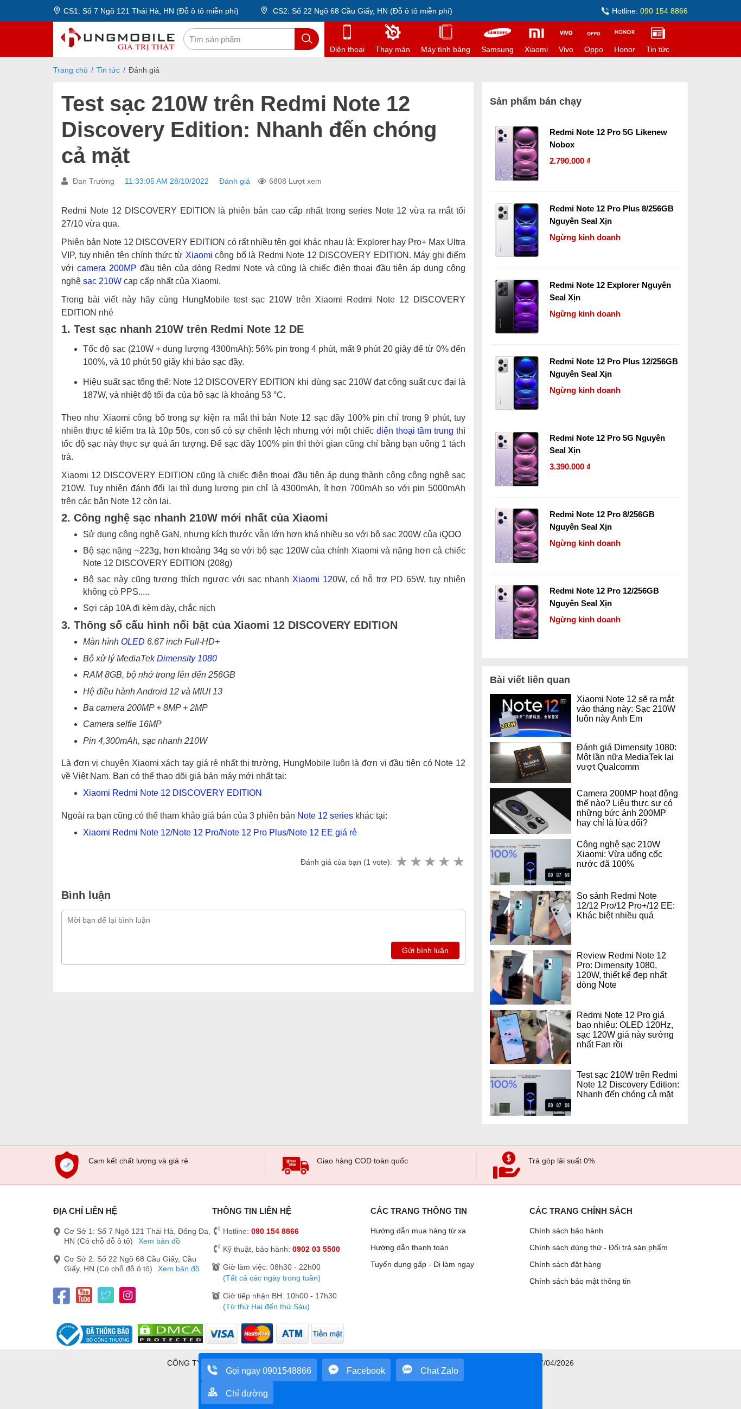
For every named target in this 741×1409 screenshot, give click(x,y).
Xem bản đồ (159, 1241)
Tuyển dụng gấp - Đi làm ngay (422, 1264)
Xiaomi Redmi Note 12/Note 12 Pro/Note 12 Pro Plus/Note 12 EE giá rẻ (220, 832)
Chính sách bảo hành (566, 1230)
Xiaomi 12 (312, 579)
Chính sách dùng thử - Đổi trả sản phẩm (598, 1247)
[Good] (430, 862)
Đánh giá (234, 181)
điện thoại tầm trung (414, 430)
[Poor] (415, 862)
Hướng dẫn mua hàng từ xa (418, 1230)
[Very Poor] (401, 862)
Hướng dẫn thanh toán (409, 1247)
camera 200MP (107, 268)
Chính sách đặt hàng (565, 1264)
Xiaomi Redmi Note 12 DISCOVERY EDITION (172, 792)
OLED (133, 641)
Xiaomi (199, 255)
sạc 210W (102, 281)
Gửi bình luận (425, 950)
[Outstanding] (458, 862)
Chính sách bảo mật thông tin (580, 1281)
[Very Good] (444, 862)
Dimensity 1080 (187, 658)
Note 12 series (325, 815)
